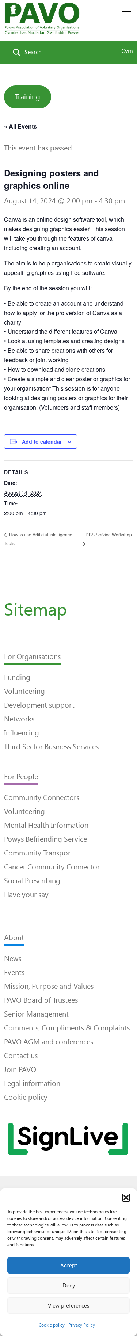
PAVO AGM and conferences (48, 1041)
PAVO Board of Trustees (41, 1000)
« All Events (20, 126)
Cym (127, 50)
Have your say (26, 894)
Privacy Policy (81, 1325)
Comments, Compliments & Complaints (67, 1027)
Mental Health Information (46, 825)
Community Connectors (41, 797)
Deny (68, 1285)
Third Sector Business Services (51, 746)
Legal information (32, 1083)
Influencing (21, 732)
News (12, 958)
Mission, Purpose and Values (49, 986)
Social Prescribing (32, 880)
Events (14, 972)
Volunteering (24, 691)
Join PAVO (20, 1069)
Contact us (21, 1055)
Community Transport (38, 853)
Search (33, 52)
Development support (39, 705)
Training (27, 96)
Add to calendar (42, 441)
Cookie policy (52, 1325)
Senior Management (36, 1014)
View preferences (68, 1305)
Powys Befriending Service (45, 839)
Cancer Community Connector (52, 866)
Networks (19, 719)
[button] (126, 1197)
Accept (68, 1265)
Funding (17, 677)
